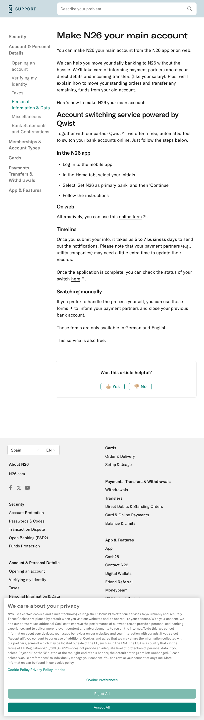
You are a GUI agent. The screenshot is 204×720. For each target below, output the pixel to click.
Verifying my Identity (27, 579)
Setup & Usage (118, 464)
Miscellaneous (26, 116)
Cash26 (112, 556)
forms (65, 308)
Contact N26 (116, 564)
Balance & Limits (120, 523)
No (140, 386)
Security (17, 36)
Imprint (59, 669)
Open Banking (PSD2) (28, 537)
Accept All (102, 707)
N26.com (17, 473)
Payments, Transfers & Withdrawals (22, 174)
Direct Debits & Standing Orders (134, 506)
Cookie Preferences (102, 680)
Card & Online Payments (127, 514)
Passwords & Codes (27, 521)
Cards (15, 158)
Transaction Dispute (27, 529)
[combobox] (127, 8)
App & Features (25, 190)
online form (133, 216)
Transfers (113, 498)
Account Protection (26, 512)
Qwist (117, 133)
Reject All (101, 693)
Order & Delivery (120, 456)
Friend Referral (119, 581)
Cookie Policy (19, 669)
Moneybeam (116, 590)
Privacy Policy (41, 669)
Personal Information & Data (34, 596)
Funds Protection (24, 545)
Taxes (17, 93)
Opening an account (27, 571)
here (78, 279)
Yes (113, 386)
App (108, 548)
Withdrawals (116, 489)
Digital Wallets (118, 573)
